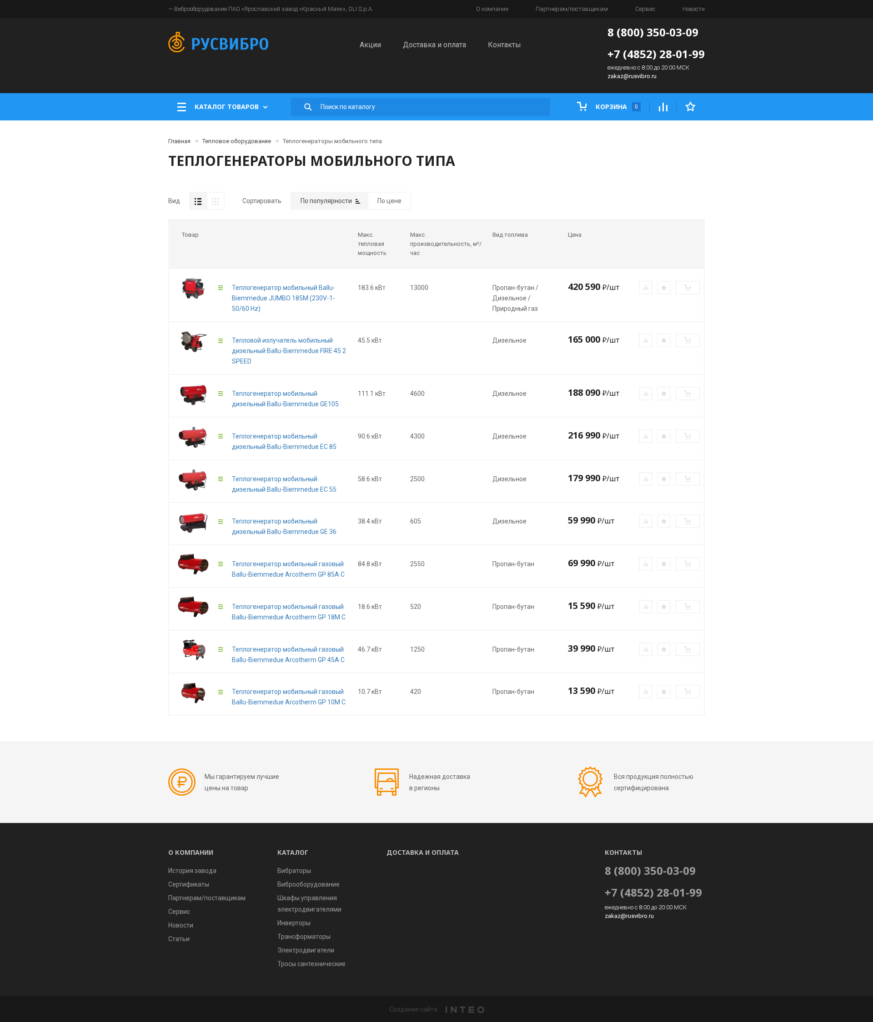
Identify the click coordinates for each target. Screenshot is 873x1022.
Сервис (645, 8)
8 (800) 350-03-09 (652, 32)
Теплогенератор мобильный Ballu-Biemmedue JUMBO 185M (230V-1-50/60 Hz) (283, 298)
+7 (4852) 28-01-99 (656, 53)
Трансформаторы (304, 936)
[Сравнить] (645, 287)
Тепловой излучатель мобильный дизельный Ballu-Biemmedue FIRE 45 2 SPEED (289, 351)
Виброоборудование (308, 884)
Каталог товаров (227, 106)
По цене (389, 200)
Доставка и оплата (434, 44)
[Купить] (687, 287)
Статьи (179, 938)
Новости (693, 8)
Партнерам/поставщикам (572, 8)
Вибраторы (294, 870)
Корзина (616, 106)
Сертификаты (188, 884)
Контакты (504, 44)
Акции (370, 44)
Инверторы (294, 923)
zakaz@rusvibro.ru (632, 76)
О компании (492, 8)
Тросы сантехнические (311, 963)
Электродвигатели (305, 950)
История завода (192, 870)
